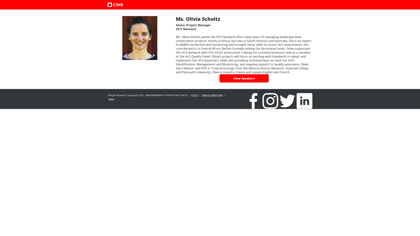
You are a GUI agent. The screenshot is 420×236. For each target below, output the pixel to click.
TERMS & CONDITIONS (212, 95)
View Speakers (244, 78)
